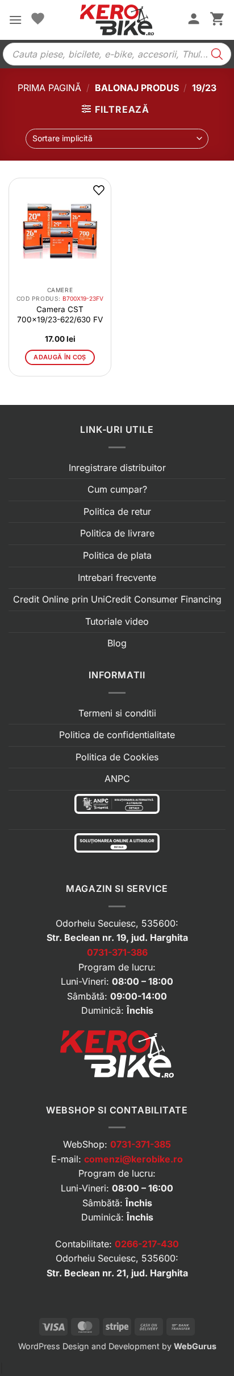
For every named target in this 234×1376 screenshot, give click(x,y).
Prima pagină (49, 87)
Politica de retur (117, 511)
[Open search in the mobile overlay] (117, 54)
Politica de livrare (117, 533)
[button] (15, 20)
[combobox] (117, 139)
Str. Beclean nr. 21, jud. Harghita (117, 1273)
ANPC (117, 778)
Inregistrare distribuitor (117, 467)
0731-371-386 (117, 952)
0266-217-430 (147, 1244)
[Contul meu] (194, 20)
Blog (117, 643)
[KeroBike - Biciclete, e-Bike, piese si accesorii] (117, 20)
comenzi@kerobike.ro (133, 1159)
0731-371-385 (140, 1144)
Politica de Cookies (117, 757)
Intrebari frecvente (117, 577)
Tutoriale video (117, 621)
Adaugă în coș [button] (60, 357)
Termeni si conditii (117, 713)
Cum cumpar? (117, 489)
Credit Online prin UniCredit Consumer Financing (117, 599)
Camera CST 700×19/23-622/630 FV (60, 314)
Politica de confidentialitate (117, 734)
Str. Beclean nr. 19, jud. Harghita (117, 937)
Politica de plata (117, 555)
